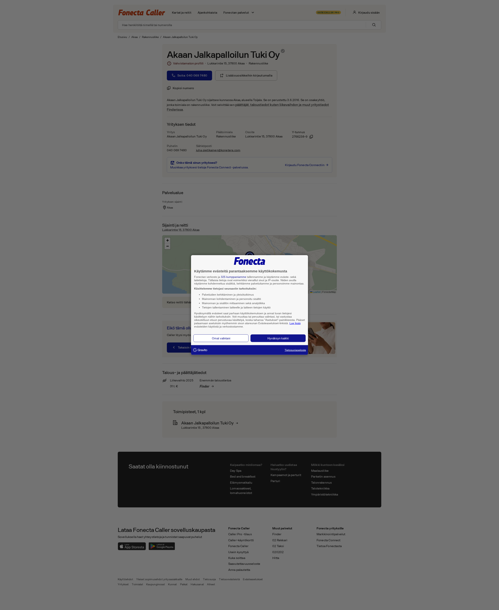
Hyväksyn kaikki (278, 338)
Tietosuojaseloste (295, 350)
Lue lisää (295, 323)
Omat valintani (221, 338)
